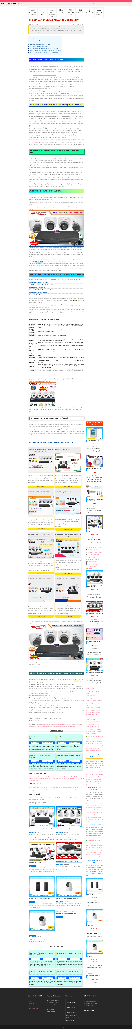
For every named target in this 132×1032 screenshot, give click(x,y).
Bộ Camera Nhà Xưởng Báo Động (39, 579)
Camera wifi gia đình (70, 1002)
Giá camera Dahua (88, 1027)
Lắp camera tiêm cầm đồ (71, 1012)
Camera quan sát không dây (90, 1003)
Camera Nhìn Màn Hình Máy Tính (93, 702)
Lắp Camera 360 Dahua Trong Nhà (93, 731)
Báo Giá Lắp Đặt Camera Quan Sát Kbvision (40, 756)
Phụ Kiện (87, 4)
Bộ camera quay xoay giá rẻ (64, 492)
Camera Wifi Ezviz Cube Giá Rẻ (93, 709)
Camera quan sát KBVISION (53, 1000)
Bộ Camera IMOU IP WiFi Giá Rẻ (95, 672)
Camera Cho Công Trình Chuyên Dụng (94, 700)
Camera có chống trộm (91, 698)
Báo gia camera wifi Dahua (91, 714)
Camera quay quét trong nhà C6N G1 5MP (67, 898)
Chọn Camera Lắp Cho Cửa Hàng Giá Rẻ (69, 953)
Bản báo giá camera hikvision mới (42, 778)
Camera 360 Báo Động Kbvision (93, 722)
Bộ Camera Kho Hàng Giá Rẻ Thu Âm (67, 579)
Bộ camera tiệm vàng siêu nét (38, 492)
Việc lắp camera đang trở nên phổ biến (39, 40)
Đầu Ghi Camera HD (91, 566)
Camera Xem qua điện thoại (71, 1010)
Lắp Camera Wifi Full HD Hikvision (93, 710)
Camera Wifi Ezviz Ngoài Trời (43, 789)
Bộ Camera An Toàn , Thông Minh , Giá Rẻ (67, 861)
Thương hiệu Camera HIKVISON (95, 552)
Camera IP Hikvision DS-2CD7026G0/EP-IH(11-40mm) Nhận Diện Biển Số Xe (95, 499)
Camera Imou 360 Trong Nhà (92, 726)
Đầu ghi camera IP (90, 568)
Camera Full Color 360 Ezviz (92, 733)
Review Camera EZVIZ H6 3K (43, 724)
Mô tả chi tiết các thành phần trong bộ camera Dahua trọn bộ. (44, 42)
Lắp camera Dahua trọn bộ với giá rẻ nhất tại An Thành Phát (44, 48)
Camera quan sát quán (71, 1015)
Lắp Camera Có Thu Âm (92, 557)
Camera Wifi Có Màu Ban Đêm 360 (93, 728)
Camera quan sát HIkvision (52, 1002)
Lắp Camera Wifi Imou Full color (93, 724)
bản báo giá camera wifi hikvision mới (37, 776)
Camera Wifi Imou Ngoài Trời (92, 719)
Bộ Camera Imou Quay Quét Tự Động (66, 913)
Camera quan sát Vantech (52, 1007)
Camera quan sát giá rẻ (33, 1008)
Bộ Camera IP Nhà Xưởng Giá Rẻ (37, 862)
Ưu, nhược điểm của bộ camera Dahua (39, 46)
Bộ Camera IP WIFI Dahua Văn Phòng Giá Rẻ (40, 829)
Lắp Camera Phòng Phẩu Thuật (93, 697)
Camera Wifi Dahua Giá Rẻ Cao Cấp (68, 787)
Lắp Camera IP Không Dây (92, 559)
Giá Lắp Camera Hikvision (65, 737)
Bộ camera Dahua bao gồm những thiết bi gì (40, 44)
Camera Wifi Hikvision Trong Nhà (93, 707)
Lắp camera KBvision (92, 550)
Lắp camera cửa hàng (70, 1007)
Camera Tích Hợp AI (91, 563)
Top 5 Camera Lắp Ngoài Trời (56, 778)
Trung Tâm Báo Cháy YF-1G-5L (95, 440)
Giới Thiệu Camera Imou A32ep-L (44, 726)
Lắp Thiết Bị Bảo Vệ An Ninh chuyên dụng (60, 797)
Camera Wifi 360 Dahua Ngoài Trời (52, 787)
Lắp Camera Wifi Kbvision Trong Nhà (37, 787)
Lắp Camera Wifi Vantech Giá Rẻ (93, 712)
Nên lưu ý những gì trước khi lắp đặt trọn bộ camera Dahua (44, 52)
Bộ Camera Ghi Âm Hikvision (35, 797)
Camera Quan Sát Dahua (52, 1004)
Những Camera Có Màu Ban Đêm (52, 776)
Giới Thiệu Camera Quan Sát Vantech (68, 755)
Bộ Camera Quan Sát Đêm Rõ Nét (39, 534)
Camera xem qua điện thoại (90, 1001)
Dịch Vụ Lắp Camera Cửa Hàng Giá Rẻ (41, 971)
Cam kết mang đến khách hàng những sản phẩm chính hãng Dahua (45, 50)
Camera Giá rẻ (70, 1027)
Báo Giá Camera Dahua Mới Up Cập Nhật (69, 776)
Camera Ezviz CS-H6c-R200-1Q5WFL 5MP (39, 932)
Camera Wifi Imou (51, 1009)
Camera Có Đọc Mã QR (91, 688)
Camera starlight (88, 999)
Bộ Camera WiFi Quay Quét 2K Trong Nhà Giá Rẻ (69, 829)
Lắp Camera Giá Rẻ (92, 556)
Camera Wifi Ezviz (51, 1011)
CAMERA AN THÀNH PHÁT (33, 0)
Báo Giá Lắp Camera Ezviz (95, 824)
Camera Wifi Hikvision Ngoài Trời (57, 789)
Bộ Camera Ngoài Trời (75, 797)
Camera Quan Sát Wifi (70, 4)
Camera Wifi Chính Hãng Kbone (72, 789)
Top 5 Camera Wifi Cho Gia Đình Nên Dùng (72, 778)
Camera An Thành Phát (35, 996)
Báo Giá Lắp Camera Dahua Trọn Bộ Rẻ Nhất (42, 737)
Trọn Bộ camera (80, 4)
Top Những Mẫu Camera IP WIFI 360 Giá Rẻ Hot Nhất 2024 (41, 954)
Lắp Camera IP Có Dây (91, 564)
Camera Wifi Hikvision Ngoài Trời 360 (94, 729)
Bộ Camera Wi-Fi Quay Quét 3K (95, 613)
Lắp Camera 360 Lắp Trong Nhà (93, 721)
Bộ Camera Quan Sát (92, 549)
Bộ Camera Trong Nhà (46, 797)
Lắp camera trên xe (70, 1005)
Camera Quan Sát (11, 4)
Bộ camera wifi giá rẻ (62, 449)
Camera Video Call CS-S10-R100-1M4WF (39, 898)
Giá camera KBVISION (98, 1027)
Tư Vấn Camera (94, 4)
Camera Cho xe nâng (90, 690)
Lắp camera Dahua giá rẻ (93, 554)
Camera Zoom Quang (91, 561)
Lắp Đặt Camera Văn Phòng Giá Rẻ (67, 971)
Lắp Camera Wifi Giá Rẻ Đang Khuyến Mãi (61, 724)
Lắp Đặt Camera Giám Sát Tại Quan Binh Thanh (64, 726)
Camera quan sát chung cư (72, 1017)
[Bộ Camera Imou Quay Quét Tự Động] (65, 911)
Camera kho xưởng (70, 1020)
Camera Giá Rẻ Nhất (90, 695)
